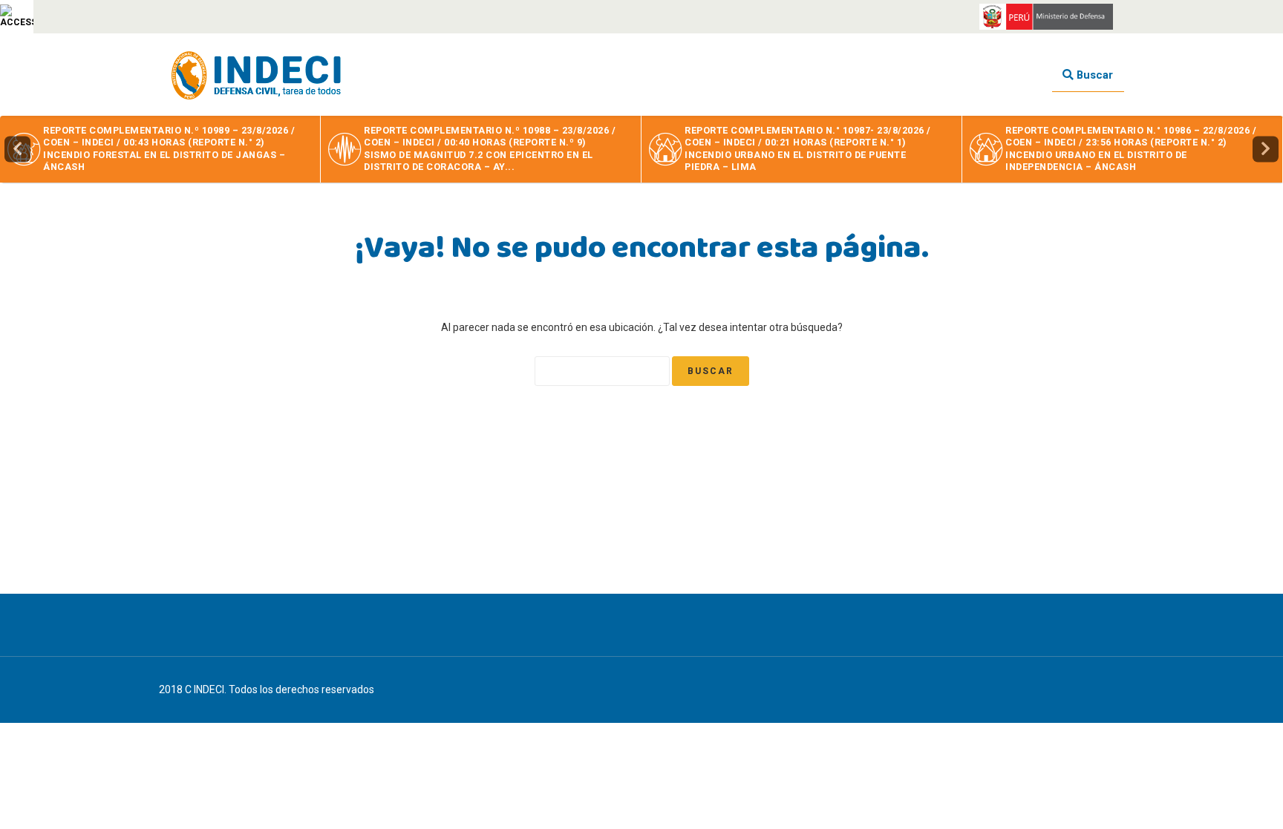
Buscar (1093, 75)
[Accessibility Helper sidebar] (16, 16)
